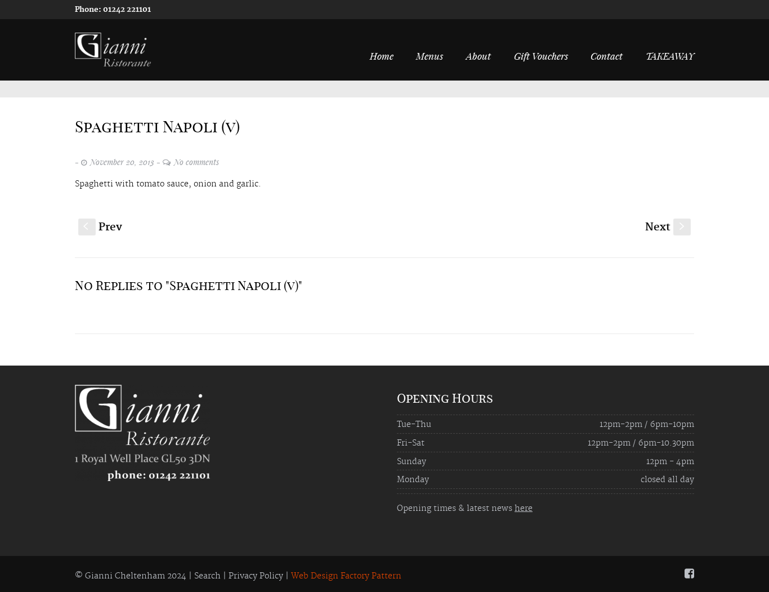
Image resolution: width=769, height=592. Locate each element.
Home (382, 56)
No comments (196, 162)
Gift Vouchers (541, 56)
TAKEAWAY (670, 56)
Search (207, 576)
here (524, 509)
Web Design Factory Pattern (346, 576)
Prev (102, 227)
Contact (607, 56)
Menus (429, 56)
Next (666, 227)
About (478, 56)
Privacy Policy (256, 576)
